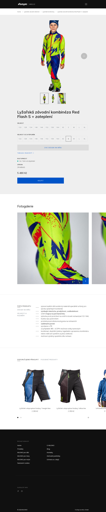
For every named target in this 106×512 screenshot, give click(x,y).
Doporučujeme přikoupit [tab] (28, 360)
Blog (48, 449)
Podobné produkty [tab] (49, 360)
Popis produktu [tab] (24, 306)
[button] (17, 417)
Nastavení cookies (23, 463)
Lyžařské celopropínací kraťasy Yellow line (71, 408)
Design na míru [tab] (23, 310)
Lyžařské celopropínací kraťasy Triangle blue (35, 408)
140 (36, 127)
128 (25, 127)
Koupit (41, 181)
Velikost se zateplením (26, 134)
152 (47, 127)
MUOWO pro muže (23, 460)
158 (52, 127)
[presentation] (22, 56)
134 (30, 127)
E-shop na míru (79, 510)
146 (41, 127)
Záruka (20, 164)
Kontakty (50, 452)
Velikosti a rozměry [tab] (22, 314)
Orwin (87, 510)
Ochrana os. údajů (53, 460)
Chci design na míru (53, 148)
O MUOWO (50, 445)
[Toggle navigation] (86, 4)
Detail (35, 414)
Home (19, 12)
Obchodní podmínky (53, 456)
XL (85, 127)
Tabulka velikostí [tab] (25, 153)
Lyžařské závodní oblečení (31, 12)
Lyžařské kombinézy (48, 12)
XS (63, 127)
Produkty (20, 449)
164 (57, 127)
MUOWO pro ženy (23, 456)
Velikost (20, 123)
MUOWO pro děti (23, 452)
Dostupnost (22, 158)
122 (20, 127)
